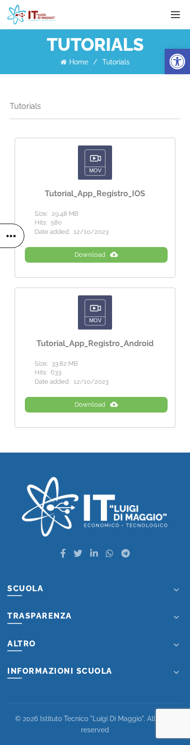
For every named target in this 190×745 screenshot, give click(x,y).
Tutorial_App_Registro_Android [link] (95, 344)
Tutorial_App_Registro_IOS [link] (95, 194)
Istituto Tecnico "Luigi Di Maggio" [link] (92, 719)
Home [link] (78, 62)
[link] (177, 61)
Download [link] (90, 254)
